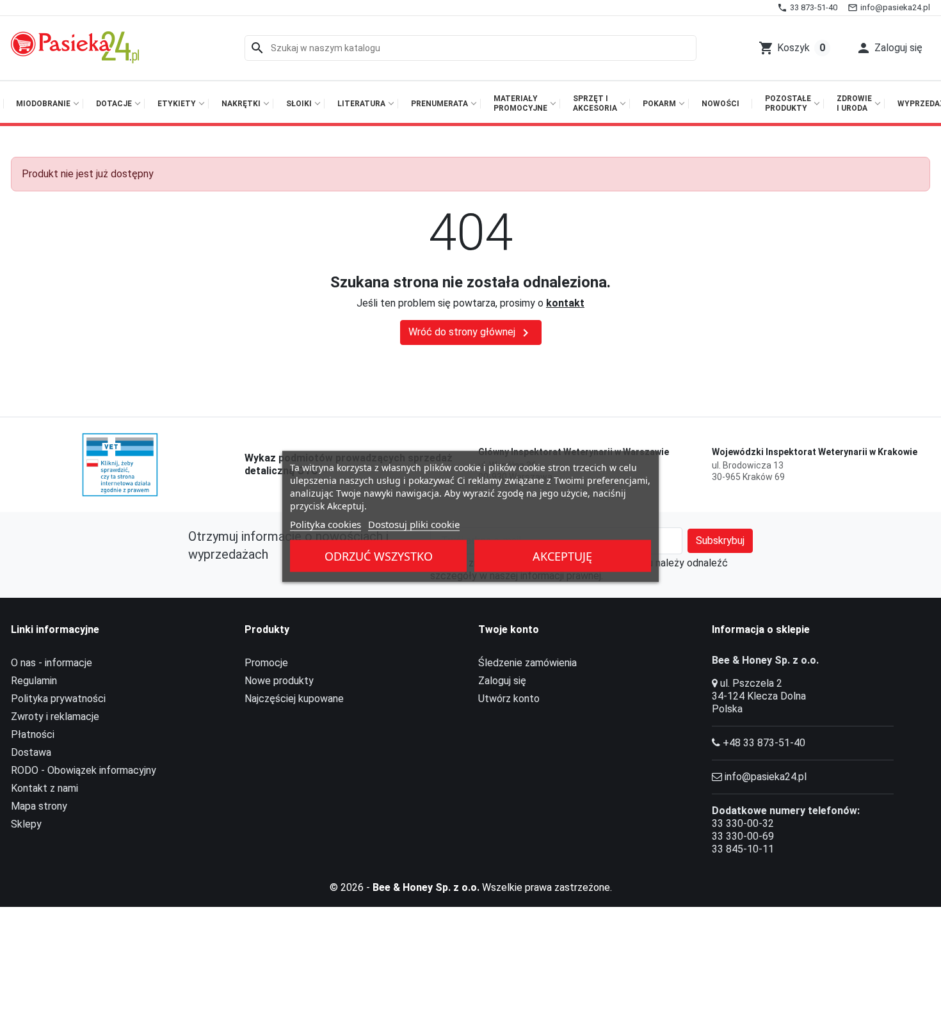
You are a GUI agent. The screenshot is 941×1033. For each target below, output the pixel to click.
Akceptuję (562, 556)
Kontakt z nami (44, 788)
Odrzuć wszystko (379, 556)
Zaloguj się (502, 681)
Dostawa (31, 752)
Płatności (32, 734)
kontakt (565, 303)
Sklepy (26, 824)
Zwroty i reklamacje (55, 716)
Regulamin (34, 681)
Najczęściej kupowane (294, 699)
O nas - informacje (51, 663)
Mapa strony (39, 806)
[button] (889, 48)
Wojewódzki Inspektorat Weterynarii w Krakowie (814, 452)
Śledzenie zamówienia (527, 663)
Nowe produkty (279, 681)
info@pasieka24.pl (766, 777)
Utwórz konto (509, 699)
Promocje (266, 663)
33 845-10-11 (743, 849)
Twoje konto (508, 629)
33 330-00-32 (743, 823)
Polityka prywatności (58, 699)
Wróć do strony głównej (470, 332)
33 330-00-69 (743, 836)
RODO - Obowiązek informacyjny (83, 770)
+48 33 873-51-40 (764, 743)
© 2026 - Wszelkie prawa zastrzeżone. (471, 887)
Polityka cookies (325, 524)
